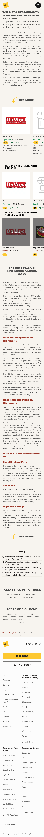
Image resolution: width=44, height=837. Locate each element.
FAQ (4, 712)
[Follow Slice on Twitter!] (29, 644)
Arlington (25, 707)
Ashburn (25, 736)
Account (6, 716)
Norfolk (25, 687)
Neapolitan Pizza (9, 784)
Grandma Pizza (9, 794)
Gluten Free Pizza (9, 780)
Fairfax (25, 716)
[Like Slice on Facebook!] (26, 644)
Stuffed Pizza (8, 804)
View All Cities (27, 742)
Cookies (25, 772)
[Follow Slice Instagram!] (40, 644)
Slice (4, 633)
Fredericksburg (27, 712)
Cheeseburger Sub (29, 763)
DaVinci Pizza (8, 247)
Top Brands (7, 707)
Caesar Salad (27, 753)
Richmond (26, 697)
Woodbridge (26, 731)
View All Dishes (28, 812)
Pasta (24, 787)
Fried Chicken (27, 782)
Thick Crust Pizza (9, 809)
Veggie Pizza (7, 765)
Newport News (27, 721)
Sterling (25, 726)
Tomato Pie (7, 789)
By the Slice (7, 775)
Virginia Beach (27, 682)
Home (5, 675)
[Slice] (6, 5)
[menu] (38, 5)
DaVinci (5, 201)
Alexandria (26, 692)
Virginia (13, 633)
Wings (24, 806)
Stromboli (26, 801)
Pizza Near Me (8, 695)
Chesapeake (27, 702)
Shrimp (25, 797)
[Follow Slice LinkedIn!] (36, 644)
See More (26, 100)
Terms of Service (9, 726)
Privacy (6, 721)
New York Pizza (9, 755)
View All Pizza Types (11, 815)
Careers (6, 685)
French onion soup (29, 777)
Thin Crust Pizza (9, 799)
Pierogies (25, 792)
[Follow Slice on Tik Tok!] (33, 644)
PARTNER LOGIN (22, 665)
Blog (4, 690)
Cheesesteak (27, 767)
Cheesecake (26, 758)
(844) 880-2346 (9, 825)
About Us (6, 680)
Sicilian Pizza (8, 760)
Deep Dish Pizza (9, 770)
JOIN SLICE (22, 656)
